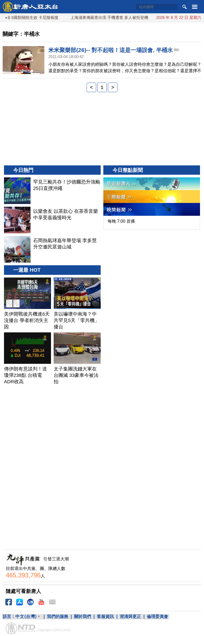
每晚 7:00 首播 (121, 221)
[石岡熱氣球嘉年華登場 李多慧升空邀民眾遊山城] (17, 249)
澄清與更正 (130, 616)
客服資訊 (105, 616)
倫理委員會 (157, 616)
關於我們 (82, 616)
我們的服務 (57, 616)
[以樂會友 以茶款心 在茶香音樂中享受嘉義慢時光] (17, 220)
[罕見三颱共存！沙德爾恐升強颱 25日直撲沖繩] (17, 190)
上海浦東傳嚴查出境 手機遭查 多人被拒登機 (103, 17)
